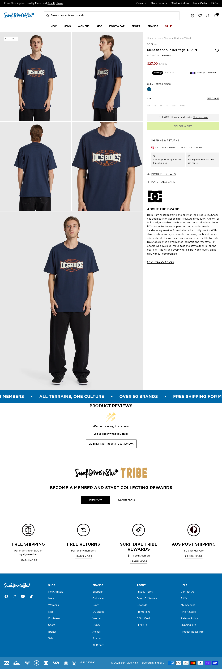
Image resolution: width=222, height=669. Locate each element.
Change (198, 147)
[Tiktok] (31, 596)
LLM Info (141, 625)
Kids (50, 612)
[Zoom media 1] (35, 76)
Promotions (143, 612)
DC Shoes (152, 44)
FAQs (214, 3)
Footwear (54, 618)
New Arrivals (55, 592)
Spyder (96, 638)
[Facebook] (6, 596)
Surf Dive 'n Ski (130, 663)
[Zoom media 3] (35, 166)
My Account (188, 605)
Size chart (213, 98)
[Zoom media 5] (71, 300)
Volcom (96, 618)
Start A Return (180, 3)
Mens (51, 598)
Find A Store (188, 612)
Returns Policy (189, 618)
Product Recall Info (192, 632)
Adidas (96, 632)
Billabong (97, 592)
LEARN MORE (28, 560)
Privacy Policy (144, 592)
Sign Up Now (55, 3)
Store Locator (159, 3)
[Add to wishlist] (217, 50)
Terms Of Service (146, 598)
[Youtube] (23, 596)
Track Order (200, 3)
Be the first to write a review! (111, 443)
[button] (208, 16)
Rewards (141, 3)
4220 (175, 147)
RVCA (96, 625)
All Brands (98, 645)
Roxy (95, 605)
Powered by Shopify (152, 663)
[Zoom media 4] (107, 166)
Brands (52, 632)
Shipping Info (188, 625)
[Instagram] (14, 596)
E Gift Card (143, 618)
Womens (53, 605)
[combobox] (112, 15)
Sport (51, 625)
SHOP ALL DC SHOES (160, 262)
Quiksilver (98, 598)
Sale (50, 638)
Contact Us (187, 592)
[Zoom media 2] (107, 76)
